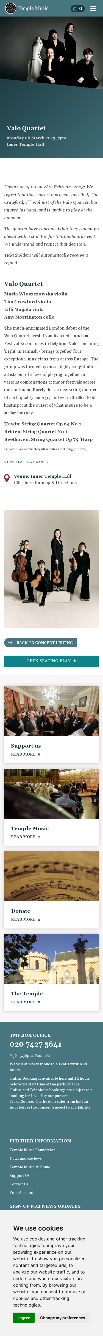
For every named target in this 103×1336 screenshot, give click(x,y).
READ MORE (23, 754)
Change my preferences (62, 1317)
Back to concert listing (44, 643)
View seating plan (23, 462)
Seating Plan (49, 661)
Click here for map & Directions (45, 482)
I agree (24, 1317)
